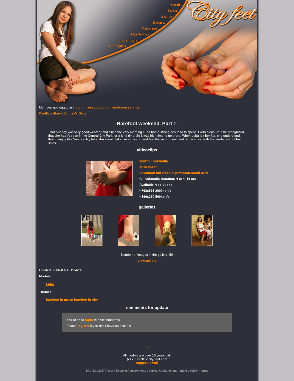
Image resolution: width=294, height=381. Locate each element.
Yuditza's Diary (75, 113)
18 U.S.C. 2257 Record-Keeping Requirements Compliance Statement (131, 370)
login (79, 107)
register (83, 326)
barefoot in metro (59, 299)
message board (97, 107)
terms (204, 370)
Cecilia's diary (50, 113)
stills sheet (148, 167)
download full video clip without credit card (173, 173)
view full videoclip (153, 161)
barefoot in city (86, 299)
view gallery (147, 260)
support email (147, 362)
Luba (50, 284)
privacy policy (188, 370)
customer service (125, 107)
